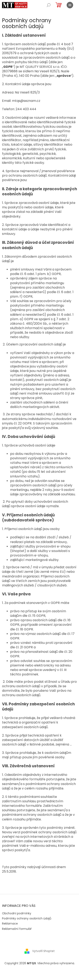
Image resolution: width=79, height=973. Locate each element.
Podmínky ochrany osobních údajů (26, 918)
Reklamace (10, 923)
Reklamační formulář (17, 929)
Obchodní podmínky (16, 913)
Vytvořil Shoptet (43, 951)
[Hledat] (49, 5)
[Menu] (70, 5)
